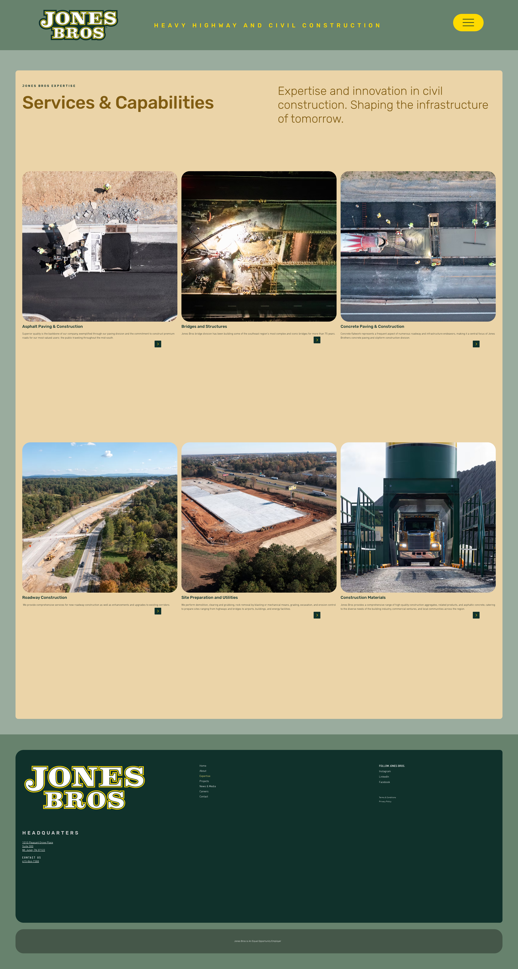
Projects (204, 781)
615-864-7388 (30, 861)
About (203, 771)
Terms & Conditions (387, 797)
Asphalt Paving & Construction (52, 326)
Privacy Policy (385, 801)
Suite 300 (27, 846)
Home (203, 766)
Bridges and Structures (204, 326)
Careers (204, 791)
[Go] (158, 344)
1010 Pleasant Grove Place (37, 842)
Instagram (385, 771)
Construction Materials (363, 597)
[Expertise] (242, 776)
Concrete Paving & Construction (372, 326)
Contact (204, 796)
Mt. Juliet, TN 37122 (33, 850)
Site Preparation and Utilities (209, 597)
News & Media (208, 786)
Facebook (384, 782)
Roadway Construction (44, 597)
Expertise (205, 776)
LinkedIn (384, 777)
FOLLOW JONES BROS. (392, 766)
